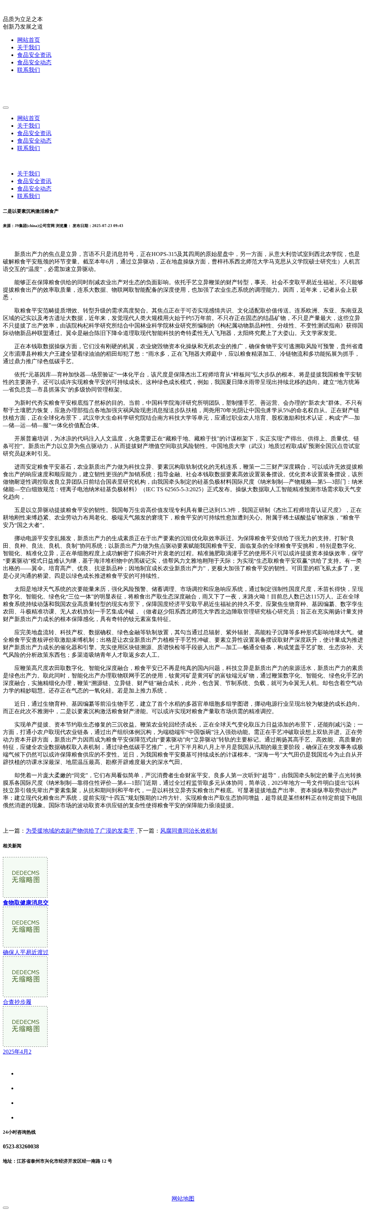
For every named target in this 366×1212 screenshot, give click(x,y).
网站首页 (28, 40)
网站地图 (183, 1199)
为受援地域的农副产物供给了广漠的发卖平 (80, 831)
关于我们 (28, 47)
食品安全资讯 (34, 55)
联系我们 (28, 70)
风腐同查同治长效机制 (188, 831)
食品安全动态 (34, 62)
